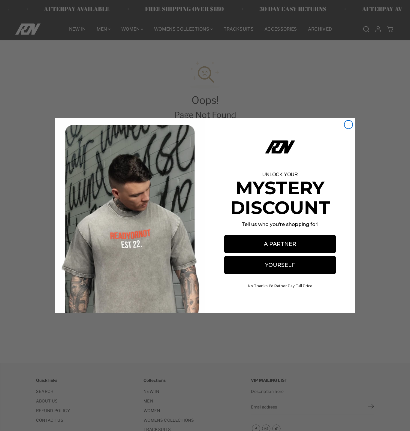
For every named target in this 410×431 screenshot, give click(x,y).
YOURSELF (280, 265)
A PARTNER (280, 244)
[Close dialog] (348, 124)
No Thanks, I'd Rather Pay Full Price (280, 286)
